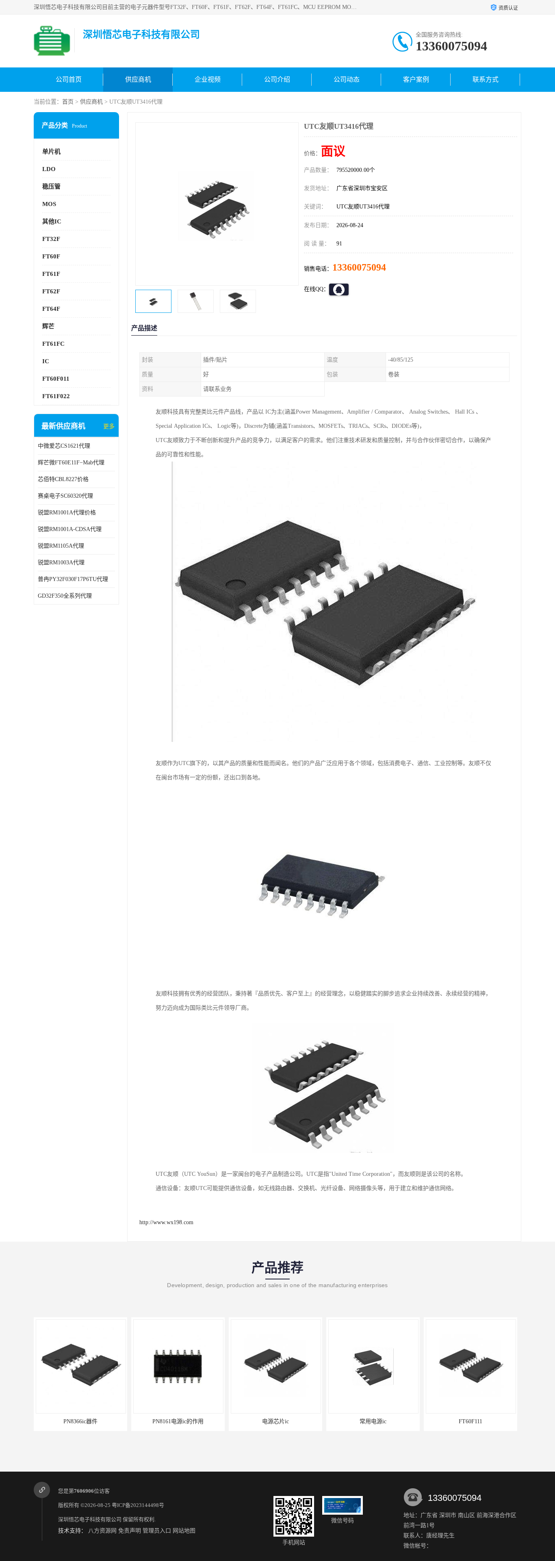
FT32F (51, 239)
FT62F (51, 291)
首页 (68, 102)
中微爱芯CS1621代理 (64, 446)
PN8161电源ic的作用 (80, 1421)
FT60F (51, 256)
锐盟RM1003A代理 (61, 562)
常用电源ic (275, 1421)
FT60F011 (55, 378)
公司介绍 (277, 79)
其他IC (51, 221)
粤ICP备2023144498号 (138, 1505)
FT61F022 (56, 396)
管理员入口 (157, 1531)
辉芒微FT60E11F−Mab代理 (71, 463)
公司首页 (69, 79)
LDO (49, 169)
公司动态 (347, 79)
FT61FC (53, 343)
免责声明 (129, 1531)
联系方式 (486, 79)
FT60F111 (373, 1421)
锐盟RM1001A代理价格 (67, 512)
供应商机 (138, 79)
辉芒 (48, 326)
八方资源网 (102, 1531)
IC (45, 361)
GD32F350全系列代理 (65, 596)
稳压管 (51, 186)
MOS (49, 204)
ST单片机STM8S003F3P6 (470, 1421)
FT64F (51, 309)
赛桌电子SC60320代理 (65, 496)
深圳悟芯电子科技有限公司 (89, 1519)
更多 (109, 426)
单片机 (51, 151)
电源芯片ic (178, 1421)
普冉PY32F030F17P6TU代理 (73, 579)
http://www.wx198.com (166, 1222)
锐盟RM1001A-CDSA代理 (70, 529)
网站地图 (184, 1531)
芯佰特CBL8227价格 (63, 479)
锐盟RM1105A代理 (61, 546)
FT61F (51, 274)
